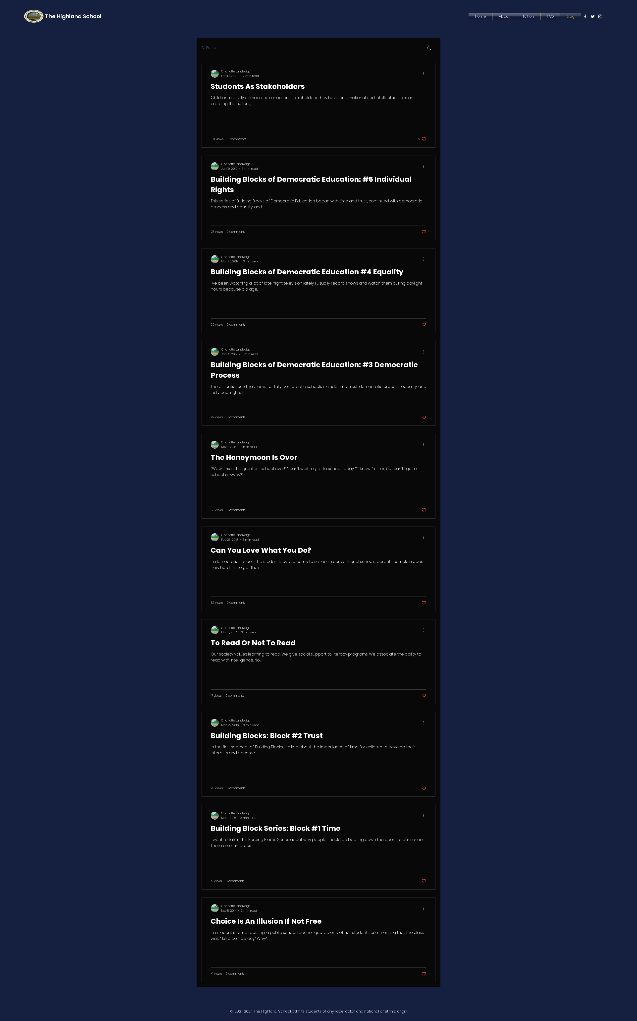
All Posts (209, 47)
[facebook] (585, 16)
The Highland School (73, 16)
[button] (429, 48)
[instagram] (600, 16)
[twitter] (592, 16)
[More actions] (425, 74)
